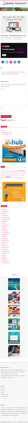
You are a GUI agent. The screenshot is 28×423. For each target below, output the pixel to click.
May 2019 (4, 227)
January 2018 (5, 240)
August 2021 (5, 221)
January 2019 (5, 234)
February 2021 (5, 225)
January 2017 (5, 249)
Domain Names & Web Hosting (17, 72)
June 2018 (4, 238)
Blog (2, 39)
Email (2, 109)
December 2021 (6, 217)
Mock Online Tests (15, 173)
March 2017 (5, 245)
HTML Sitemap (4, 394)
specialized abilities (15, 174)
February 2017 (5, 247)
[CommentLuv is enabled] (9, 120)
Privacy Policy (4, 396)
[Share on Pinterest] (10, 63)
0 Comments (19, 39)
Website (2, 112)
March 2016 (5, 261)
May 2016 (4, 257)
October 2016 (5, 253)
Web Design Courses (7, 132)
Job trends (10, 173)
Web (10, 39)
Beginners (3, 171)
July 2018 (4, 236)
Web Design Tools (6, 134)
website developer (19, 177)
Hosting (22, 171)
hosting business (4, 173)
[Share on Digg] (19, 63)
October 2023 (5, 211)
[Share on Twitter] (6, 63)
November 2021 (6, 219)
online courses (23, 173)
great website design (14, 171)
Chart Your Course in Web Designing (10, 370)
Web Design (13, 177)
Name (2, 107)
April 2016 (4, 259)
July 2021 (4, 223)
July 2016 (4, 255)
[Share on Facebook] (2, 63)
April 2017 (4, 244)
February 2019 (5, 232)
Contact (3, 390)
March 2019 (5, 230)
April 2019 (4, 228)
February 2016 (5, 262)
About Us (3, 389)
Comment (3, 89)
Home (2, 392)
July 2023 (4, 213)
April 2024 (4, 210)
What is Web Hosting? (12, 74)
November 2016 (6, 251)
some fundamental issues (6, 174)
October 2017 (5, 242)
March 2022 (5, 215)
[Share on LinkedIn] (15, 63)
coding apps (7, 171)
